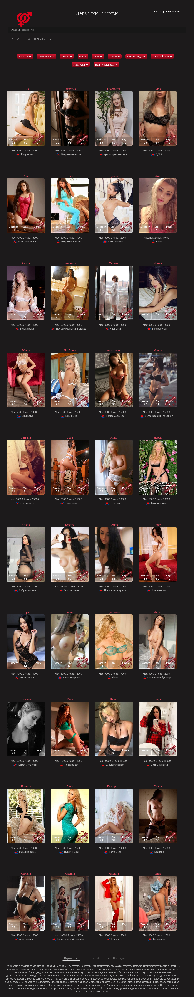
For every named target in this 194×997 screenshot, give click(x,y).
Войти (158, 11)
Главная (15, 29)
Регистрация (173, 11)
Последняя (119, 958)
